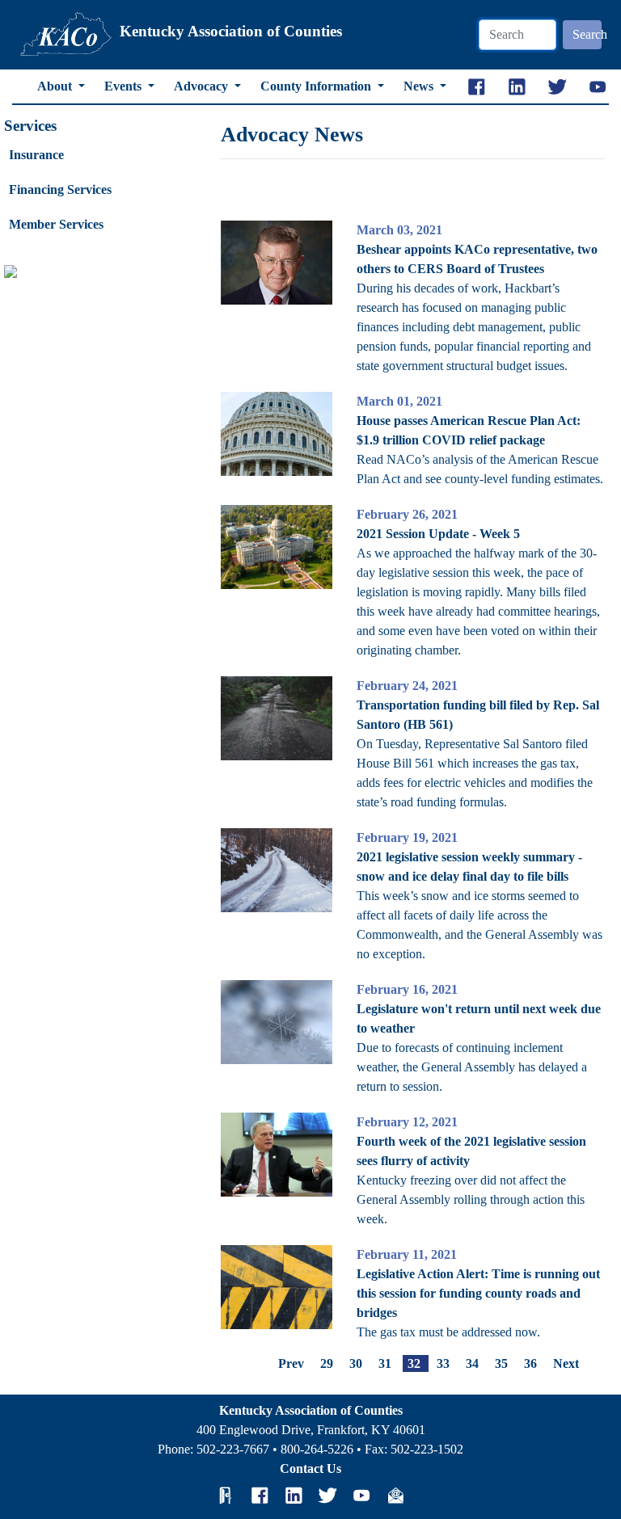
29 (326, 1363)
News (420, 86)
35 (501, 1363)
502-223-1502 (427, 1449)
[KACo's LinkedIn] (293, 1496)
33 (443, 1363)
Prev (291, 1363)
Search (587, 34)
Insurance (36, 155)
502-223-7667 (232, 1449)
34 (472, 1363)
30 (355, 1363)
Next (566, 1363)
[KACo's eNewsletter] (395, 1496)
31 (384, 1363)
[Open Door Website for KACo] (226, 1496)
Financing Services (60, 189)
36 (530, 1363)
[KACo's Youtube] (361, 1496)
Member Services (56, 224)
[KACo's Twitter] (327, 1496)
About (56, 86)
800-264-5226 (317, 1449)
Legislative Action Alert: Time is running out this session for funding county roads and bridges (478, 1293)
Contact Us (310, 1468)
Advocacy (202, 86)
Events (124, 86)
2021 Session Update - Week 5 (438, 534)
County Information (317, 86)
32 (414, 1363)
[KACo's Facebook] (260, 1496)
